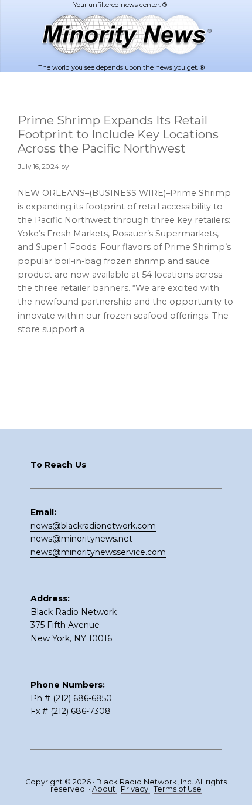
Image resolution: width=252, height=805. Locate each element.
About (104, 788)
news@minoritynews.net (81, 538)
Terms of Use (178, 788)
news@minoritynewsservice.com (98, 552)
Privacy (135, 788)
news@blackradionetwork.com (93, 525)
